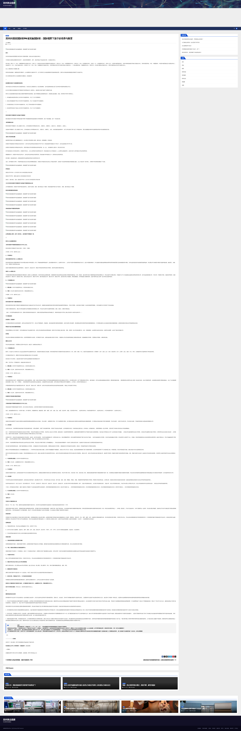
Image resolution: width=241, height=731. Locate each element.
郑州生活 (184, 78)
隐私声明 (231, 728)
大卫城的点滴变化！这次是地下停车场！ (191, 42)
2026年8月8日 (68, 710)
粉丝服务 (199, 728)
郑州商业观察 (9, 3)
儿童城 (209, 728)
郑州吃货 (184, 71)
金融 (14, 28)
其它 (183, 61)
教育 (183, 68)
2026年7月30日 (186, 710)
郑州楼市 (7, 35)
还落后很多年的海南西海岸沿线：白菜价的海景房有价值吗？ (159, 660)
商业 (9, 28)
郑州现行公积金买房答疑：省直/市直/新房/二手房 (20, 660)
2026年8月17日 (10, 710)
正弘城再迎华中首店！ (187, 45)
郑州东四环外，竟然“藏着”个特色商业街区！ (192, 52)
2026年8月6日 (127, 710)
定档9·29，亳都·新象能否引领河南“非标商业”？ (20, 685)
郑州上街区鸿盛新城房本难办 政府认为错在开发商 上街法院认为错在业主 (87, 685)
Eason (9, 42)
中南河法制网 (204, 728)
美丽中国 (218, 728)
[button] (234, 28)
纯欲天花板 (227, 728)
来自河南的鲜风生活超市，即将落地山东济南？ (192, 39)
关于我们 (25, 28)
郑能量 (19, 28)
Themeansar (21, 728)
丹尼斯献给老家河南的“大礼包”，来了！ (191, 49)
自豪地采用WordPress (7, 728)
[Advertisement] (120, 17)
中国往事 (213, 728)
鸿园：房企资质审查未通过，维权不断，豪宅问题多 (138, 685)
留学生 (222, 728)
